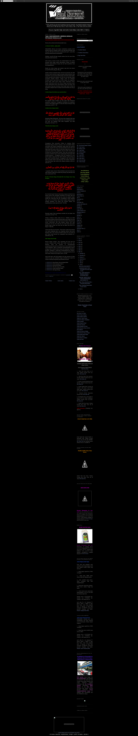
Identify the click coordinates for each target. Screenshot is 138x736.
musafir (78, 213)
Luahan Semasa (80, 210)
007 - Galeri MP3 (80, 155)
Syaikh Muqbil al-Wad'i (81, 323)
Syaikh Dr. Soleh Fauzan (82, 318)
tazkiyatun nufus (80, 228)
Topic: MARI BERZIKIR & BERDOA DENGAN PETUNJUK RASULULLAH (58, 37)
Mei (80, 289)
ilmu (78, 200)
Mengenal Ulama (80, 212)
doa (77, 197)
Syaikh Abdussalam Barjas (82, 334)
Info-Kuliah (79, 202)
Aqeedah (79, 187)
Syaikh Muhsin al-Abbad (82, 337)
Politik (78, 220)
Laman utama (60, 280)
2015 (79, 238)
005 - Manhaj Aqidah (81, 151)
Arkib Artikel (79, 189)
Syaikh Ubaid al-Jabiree (82, 316)
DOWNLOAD (49, 262)
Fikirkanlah (79, 199)
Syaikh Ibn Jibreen (81, 336)
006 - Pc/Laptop (80, 153)
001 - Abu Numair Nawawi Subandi (84, 145)
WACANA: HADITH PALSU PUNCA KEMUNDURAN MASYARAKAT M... (85, 279)
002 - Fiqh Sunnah (81, 147)
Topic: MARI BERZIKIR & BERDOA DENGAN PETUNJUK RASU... (84, 274)
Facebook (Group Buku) (83, 52)
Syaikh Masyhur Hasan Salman (83, 328)
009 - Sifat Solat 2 (80, 158)
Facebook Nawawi (82, 49)
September (82, 259)
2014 (79, 240)
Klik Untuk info (83, 379)
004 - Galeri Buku (80, 150)
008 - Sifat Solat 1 (80, 156)
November (82, 255)
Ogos (81, 260)
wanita (78, 231)
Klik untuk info (83, 374)
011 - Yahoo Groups (81, 161)
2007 (79, 251)
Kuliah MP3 (79, 208)
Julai (81, 262)
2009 (79, 248)
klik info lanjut (89, 518)
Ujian (78, 230)
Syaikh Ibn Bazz (80, 339)
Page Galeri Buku (81, 55)
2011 (79, 244)
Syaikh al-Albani (80, 321)
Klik (80, 345)
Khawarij (78, 207)
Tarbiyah (51, 276)
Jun (80, 264)
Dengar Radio (80, 195)
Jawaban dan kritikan (81, 204)
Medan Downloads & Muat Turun (85, 305)
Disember (82, 253)
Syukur (78, 223)
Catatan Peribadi (80, 191)
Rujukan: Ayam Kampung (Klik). (83, 648)
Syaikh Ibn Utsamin (81, 324)
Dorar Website (80, 329)
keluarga (78, 205)
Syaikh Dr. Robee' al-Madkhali (83, 319)
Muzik (78, 217)
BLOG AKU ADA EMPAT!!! (84, 266)
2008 (79, 249)
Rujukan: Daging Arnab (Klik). (83, 610)
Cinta (78, 192)
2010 (79, 246)
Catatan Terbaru (48, 280)
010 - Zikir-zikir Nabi (81, 160)
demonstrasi (79, 194)
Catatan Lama (72, 280)
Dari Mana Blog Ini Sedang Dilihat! (68, 732)
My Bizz (78, 218)
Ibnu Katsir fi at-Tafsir (81, 313)
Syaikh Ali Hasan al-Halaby (82, 331)
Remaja (78, 222)
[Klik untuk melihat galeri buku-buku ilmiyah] (84, 361)
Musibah (78, 215)
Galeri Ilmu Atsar (84, 368)
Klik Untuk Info (82, 406)
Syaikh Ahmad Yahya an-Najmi (83, 332)
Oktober (81, 257)
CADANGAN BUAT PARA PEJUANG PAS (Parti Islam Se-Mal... (85, 269)
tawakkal (79, 226)
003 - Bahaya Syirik (81, 148)
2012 (79, 242)
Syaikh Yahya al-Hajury (82, 315)
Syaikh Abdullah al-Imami (82, 326)
